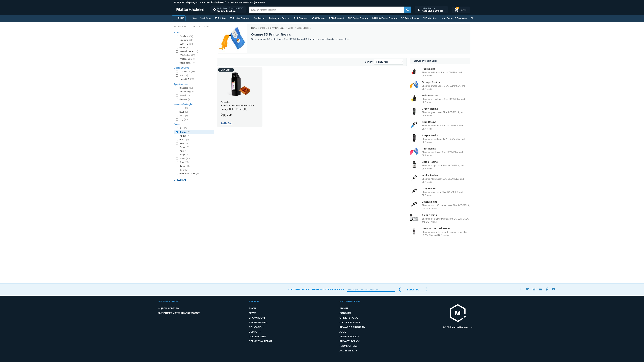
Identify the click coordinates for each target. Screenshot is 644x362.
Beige (184, 154)
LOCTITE (186, 44)
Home (254, 28)
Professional (258, 322)
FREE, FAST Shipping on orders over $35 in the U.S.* (200, 2)
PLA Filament (301, 18)
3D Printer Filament (240, 18)
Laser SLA (186, 79)
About (343, 308)
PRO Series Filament (358, 18)
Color (290, 28)
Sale (194, 18)
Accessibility (348, 350)
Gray (184, 162)
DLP (183, 75)
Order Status (348, 317)
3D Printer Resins (410, 18)
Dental (185, 95)
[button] (228, 9)
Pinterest (547, 289)
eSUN (184, 47)
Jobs (342, 331)
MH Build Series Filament (385, 18)
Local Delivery (349, 322)
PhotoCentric (187, 59)
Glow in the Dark (189, 173)
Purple (184, 147)
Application (181, 84)
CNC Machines (429, 18)
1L (183, 108)
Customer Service (237, 2)
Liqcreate (186, 40)
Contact (345, 313)
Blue (184, 143)
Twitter (527, 289)
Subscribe (413, 289)
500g (183, 115)
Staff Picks (205, 18)
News (252, 313)
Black (184, 166)
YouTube (553, 289)
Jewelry (185, 99)
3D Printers (220, 18)
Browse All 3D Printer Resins (192, 26)
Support (255, 331)
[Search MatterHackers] (407, 10)
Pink (183, 151)
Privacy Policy (349, 341)
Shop (252, 308)
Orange (184, 132)
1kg (183, 119)
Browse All (180, 179)
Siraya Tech (187, 63)
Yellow (184, 136)
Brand (177, 32)
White (184, 158)
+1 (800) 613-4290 (256, 2)
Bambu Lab (259, 18)
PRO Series (187, 55)
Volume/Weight (183, 104)
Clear (184, 170)
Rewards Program (352, 327)
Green (184, 139)
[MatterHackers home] (190, 10)
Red (183, 128)
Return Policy (349, 336)
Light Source (181, 67)
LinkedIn (540, 289)
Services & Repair (260, 341)
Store (262, 28)
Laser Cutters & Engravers (454, 18)
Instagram (534, 289)
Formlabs (186, 36)
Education (256, 327)
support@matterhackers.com (179, 313)
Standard (186, 88)
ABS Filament (318, 18)
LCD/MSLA (187, 71)
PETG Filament (336, 18)
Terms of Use (348, 345)
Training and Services (279, 18)
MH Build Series (188, 51)
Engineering (187, 91)
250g (183, 112)
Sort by (368, 62)
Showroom (257, 317)
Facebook (521, 289)
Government (257, 336)
